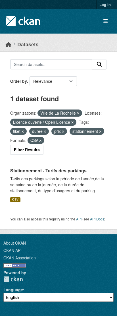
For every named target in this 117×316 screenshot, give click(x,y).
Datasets (28, 44)
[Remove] (78, 113)
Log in (105, 4)
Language (13, 289)
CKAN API (12, 250)
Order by (18, 81)
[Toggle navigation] (105, 21)
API (79, 218)
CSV (15, 199)
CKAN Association (19, 258)
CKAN (13, 279)
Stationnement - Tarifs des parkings (48, 170)
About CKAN (14, 243)
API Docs (97, 218)
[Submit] (99, 64)
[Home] (8, 44)
